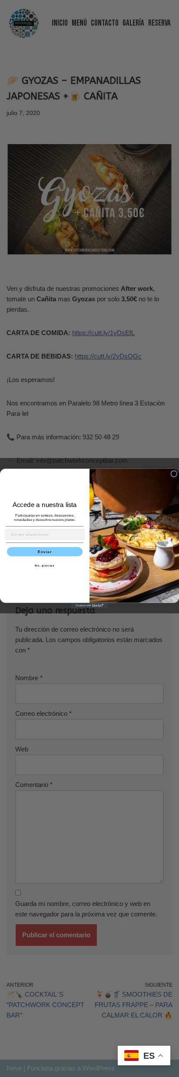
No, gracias (45, 565)
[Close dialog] (174, 474)
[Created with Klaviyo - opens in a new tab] (89, 606)
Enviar (45, 551)
